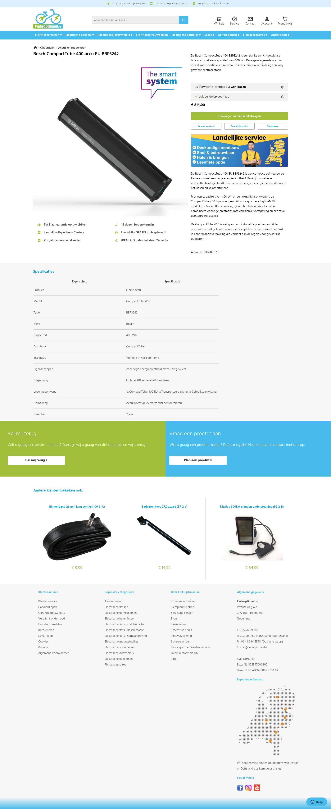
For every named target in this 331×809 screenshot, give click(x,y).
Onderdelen (47, 47)
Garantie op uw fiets (51, 612)
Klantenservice (47, 601)
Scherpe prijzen (180, 641)
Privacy (43, 647)
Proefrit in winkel (239, 126)
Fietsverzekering (181, 635)
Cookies (43, 641)
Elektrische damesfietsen (121, 612)
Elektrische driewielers (119, 653)
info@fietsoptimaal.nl (254, 647)
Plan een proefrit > (198, 460)
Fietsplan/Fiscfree (182, 607)
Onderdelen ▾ (280, 35)
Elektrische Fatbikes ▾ (186, 35)
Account (266, 23)
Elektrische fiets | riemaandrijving (126, 635)
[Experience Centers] (267, 754)
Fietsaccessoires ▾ (255, 35)
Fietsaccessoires (115, 664)
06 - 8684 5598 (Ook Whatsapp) (262, 641)
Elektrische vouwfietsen (152, 35)
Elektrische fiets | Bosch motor (124, 630)
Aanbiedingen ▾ (228, 35)
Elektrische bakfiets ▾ (80, 35)
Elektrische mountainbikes (121, 641)
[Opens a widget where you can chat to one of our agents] (316, 802)
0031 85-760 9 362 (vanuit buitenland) (264, 635)
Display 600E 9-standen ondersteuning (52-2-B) (252, 506)
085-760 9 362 (249, 630)
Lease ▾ (209, 35)
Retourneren (46, 630)
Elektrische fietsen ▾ (48, 35)
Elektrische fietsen (116, 607)
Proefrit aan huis (181, 630)
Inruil (174, 658)
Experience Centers (183, 601)
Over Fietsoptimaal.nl (184, 653)
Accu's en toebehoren (72, 47)
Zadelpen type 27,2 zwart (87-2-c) (164, 506)
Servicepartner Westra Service (190, 647)
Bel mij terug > (36, 460)
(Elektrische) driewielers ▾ (115, 35)
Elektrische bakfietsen (119, 658)
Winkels (219, 23)
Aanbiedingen (113, 601)
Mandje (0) (285, 23)
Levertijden (45, 635)
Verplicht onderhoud (51, 618)
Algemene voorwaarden (53, 653)
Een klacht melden (50, 624)
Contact (250, 23)
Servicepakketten (182, 612)
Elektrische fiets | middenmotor (125, 624)
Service (234, 23)
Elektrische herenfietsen (120, 618)
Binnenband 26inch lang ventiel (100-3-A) (77, 506)
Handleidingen (47, 607)
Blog (174, 618)
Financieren (273, 126)
